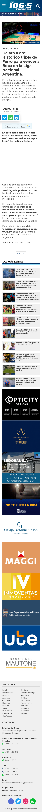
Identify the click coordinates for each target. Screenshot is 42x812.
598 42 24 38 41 (10, 771)
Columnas (6, 700)
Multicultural (7, 711)
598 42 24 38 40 (11, 768)
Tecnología (25, 700)
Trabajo (5, 708)
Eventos (5, 706)
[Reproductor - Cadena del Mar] (21, 14)
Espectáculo (7, 713)
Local (4, 690)
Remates (25, 711)
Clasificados (7, 716)
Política (24, 698)
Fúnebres (25, 708)
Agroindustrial (26, 703)
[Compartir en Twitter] (4, 117)
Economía (25, 713)
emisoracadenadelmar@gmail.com (18, 783)
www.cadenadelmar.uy (13, 790)
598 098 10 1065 (11, 752)
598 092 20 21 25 (11, 744)
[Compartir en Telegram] (16, 117)
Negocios (6, 703)
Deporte (5, 695)
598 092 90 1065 (11, 775)
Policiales (25, 695)
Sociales (24, 706)
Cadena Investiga (28, 693)
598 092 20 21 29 (11, 760)
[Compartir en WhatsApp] (10, 117)
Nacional (24, 690)
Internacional (7, 693)
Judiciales (6, 698)
